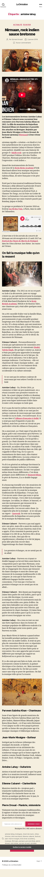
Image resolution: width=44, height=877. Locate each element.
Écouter (27, 25)
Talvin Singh (8, 350)
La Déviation (22, 4)
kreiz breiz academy (27, 839)
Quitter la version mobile (22, 847)
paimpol (22, 841)
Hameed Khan (34, 475)
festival (37, 836)
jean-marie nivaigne (12, 839)
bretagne (18, 834)
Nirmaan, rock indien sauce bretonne (22, 32)
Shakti (37, 347)
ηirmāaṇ (33, 843)
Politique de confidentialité (11, 865)
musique (8, 841)
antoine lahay (10, 834)
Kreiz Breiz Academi (24, 168)
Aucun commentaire (23, 43)
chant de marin (28, 834)
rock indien (14, 843)
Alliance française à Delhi (27, 418)
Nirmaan (23, 135)
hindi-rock (16, 153)
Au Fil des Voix (16, 209)
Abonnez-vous (33, 824)
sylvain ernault (24, 843)
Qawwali (16, 513)
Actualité (17, 25)
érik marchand (16, 836)
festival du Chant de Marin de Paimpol (20, 241)
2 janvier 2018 (33, 39)
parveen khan (30, 841)
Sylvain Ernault (17, 39)
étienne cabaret (28, 836)
